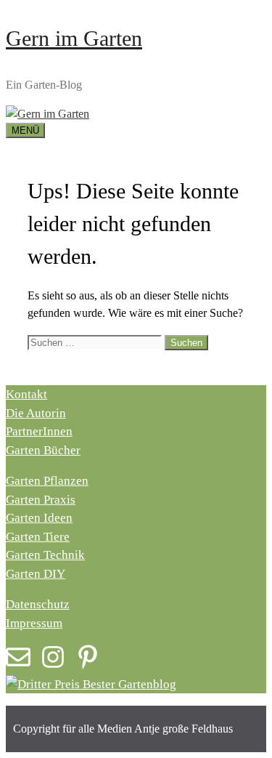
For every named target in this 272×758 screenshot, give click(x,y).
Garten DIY (35, 574)
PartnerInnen (39, 431)
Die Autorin (36, 413)
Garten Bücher (43, 450)
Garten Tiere (38, 537)
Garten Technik (45, 555)
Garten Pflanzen (47, 481)
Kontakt (26, 394)
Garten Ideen (39, 518)
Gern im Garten (74, 38)
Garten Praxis (40, 500)
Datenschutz (38, 604)
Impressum (34, 623)
